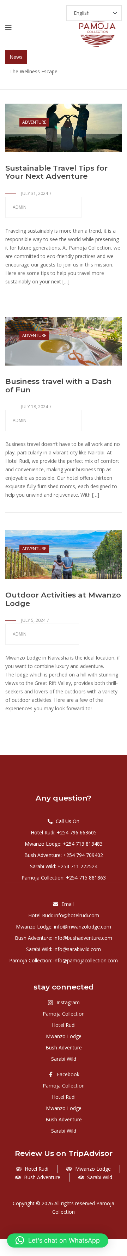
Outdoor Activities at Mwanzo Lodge (63, 599)
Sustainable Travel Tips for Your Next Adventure (56, 172)
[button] (57, 1240)
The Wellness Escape (34, 71)
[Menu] (8, 27)
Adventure (34, 122)
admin (19, 207)
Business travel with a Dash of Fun (58, 385)
